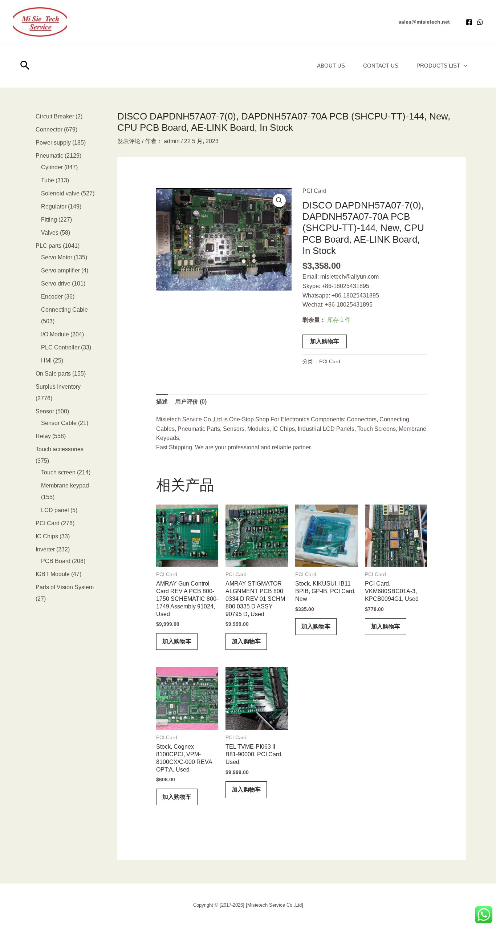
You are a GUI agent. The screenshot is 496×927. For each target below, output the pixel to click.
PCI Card (314, 191)
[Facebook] (469, 22)
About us (331, 65)
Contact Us (380, 65)
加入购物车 (324, 341)
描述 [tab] (162, 401)
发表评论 (129, 141)
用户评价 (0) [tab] (191, 401)
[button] (424, 22)
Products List (438, 65)
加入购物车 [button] (176, 641)
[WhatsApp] (480, 22)
